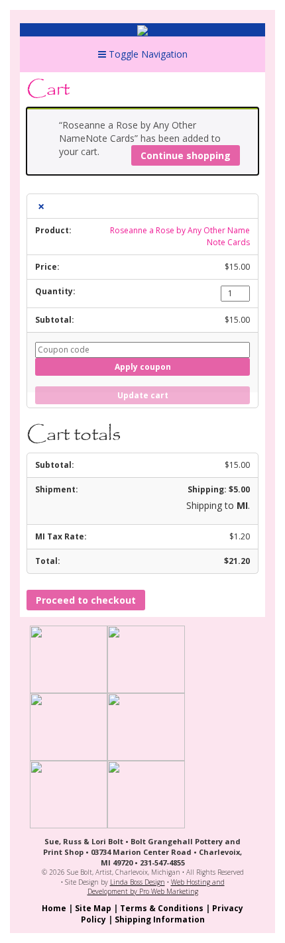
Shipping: (219, 489)
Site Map (93, 908)
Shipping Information (160, 919)
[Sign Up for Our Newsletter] (146, 793)
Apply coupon (143, 366)
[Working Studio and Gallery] (146, 658)
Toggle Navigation (147, 54)
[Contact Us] (68, 793)
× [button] (41, 206)
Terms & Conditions (161, 908)
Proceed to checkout (86, 600)
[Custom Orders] (146, 726)
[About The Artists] (68, 658)
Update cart (142, 395)
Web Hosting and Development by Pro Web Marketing (156, 886)
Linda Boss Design (137, 882)
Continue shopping (186, 155)
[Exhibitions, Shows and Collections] (68, 726)
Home (54, 908)
